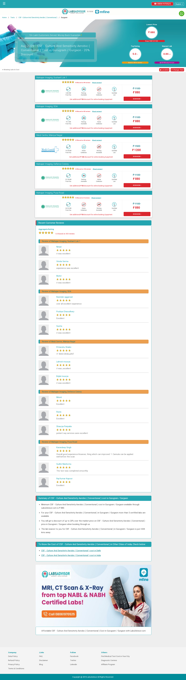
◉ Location (164, 70)
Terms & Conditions (16, 668)
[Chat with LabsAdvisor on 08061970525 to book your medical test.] (182, 13)
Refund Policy (13, 660)
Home (4, 17)
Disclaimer (43, 660)
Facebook (74, 656)
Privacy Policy (13, 664)
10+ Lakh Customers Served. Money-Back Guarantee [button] (55, 35)
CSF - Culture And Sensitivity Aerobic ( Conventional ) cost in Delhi (71, 550)
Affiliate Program (108, 664)
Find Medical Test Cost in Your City (115, 656)
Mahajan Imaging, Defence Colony (52, 164)
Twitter (73, 660)
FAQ (40, 656)
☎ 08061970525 (162, 3)
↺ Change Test (177, 70)
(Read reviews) (97, 82)
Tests (12, 17)
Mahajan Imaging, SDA (47, 106)
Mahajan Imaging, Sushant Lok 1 (51, 77)
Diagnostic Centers (109, 660)
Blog (41, 664)
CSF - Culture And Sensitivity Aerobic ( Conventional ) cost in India (71, 555)
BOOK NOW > (137, 99)
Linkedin (73, 664)
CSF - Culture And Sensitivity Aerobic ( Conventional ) (38, 17)
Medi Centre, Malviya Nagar (49, 135)
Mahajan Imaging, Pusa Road (50, 193)
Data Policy (12, 656)
